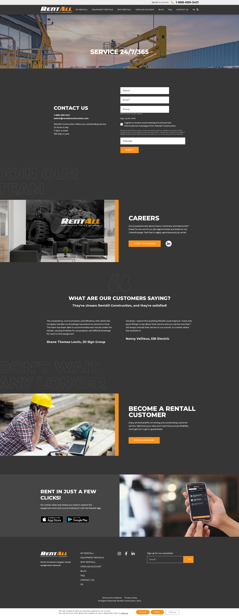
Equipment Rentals (102, 9)
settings (124, 613)
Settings (172, 612)
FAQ (170, 9)
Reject (157, 612)
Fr (194, 9)
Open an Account (145, 9)
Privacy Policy (130, 598)
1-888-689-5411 (187, 2)
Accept (143, 612)
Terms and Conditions (112, 598)
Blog (161, 9)
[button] (198, 333)
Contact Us (182, 9)
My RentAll (82, 9)
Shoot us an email (145, 243)
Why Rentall (124, 9)
